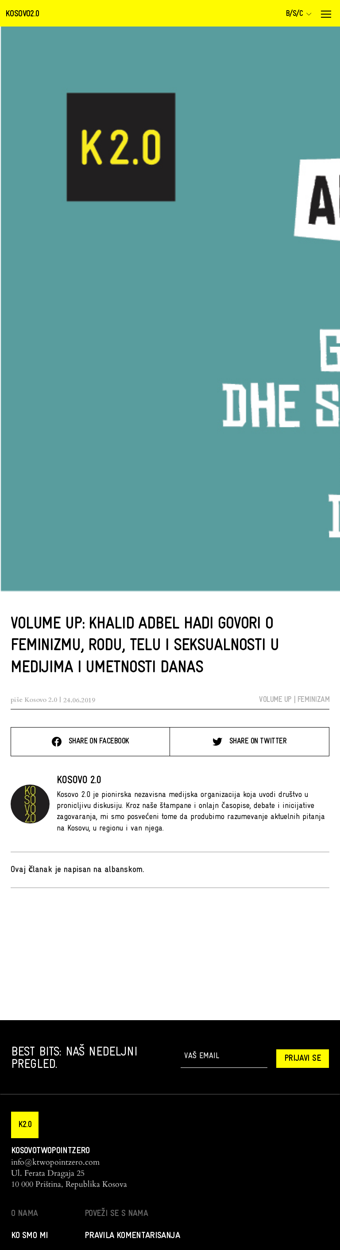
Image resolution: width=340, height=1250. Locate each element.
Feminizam (313, 700)
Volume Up (275, 700)
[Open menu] (326, 14)
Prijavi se (302, 1058)
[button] (25, 1125)
